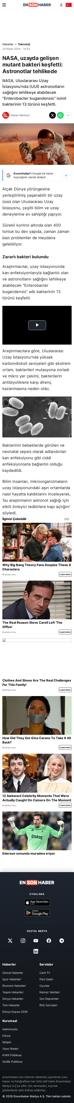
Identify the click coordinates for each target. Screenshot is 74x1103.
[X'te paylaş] (52, 115)
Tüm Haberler (11, 1005)
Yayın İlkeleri (10, 1048)
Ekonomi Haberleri (14, 985)
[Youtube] (35, 940)
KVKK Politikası (12, 1055)
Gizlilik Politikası (12, 1061)
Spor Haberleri (11, 979)
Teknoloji (24, 44)
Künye (6, 1035)
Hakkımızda (10, 1029)
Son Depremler (49, 998)
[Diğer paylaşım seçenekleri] (68, 115)
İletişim (6, 1042)
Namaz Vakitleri (49, 992)
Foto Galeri (46, 979)
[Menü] (4, 5)
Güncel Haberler (12, 972)
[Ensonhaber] (37, 5)
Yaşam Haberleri (12, 992)
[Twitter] (10, 940)
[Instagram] (23, 940)
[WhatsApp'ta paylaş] (60, 115)
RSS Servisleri (48, 1005)
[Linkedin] (35, 951)
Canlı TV (44, 972)
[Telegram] (61, 940)
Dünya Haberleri (12, 998)
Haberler (7, 44)
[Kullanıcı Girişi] (61, 4)
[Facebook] (48, 940)
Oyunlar (44, 985)
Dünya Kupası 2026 (15, 1011)
